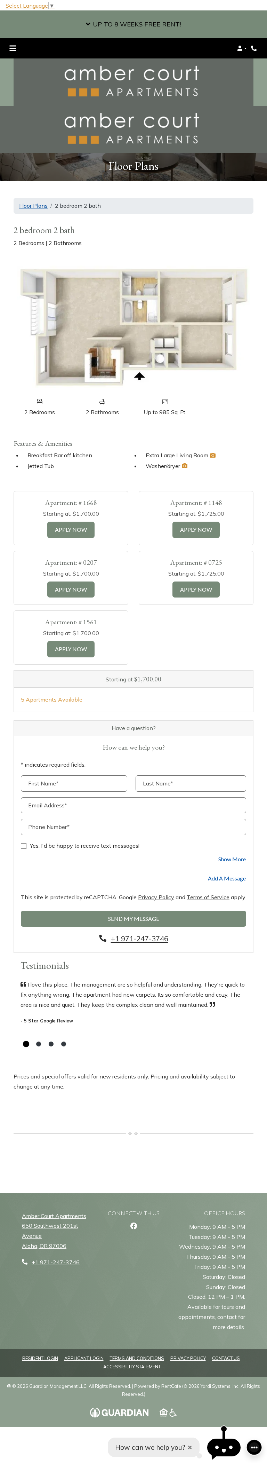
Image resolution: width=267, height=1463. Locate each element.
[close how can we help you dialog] (190, 1447)
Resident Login (40, 1358)
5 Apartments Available (51, 699)
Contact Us (226, 1358)
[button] (133, 24)
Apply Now (75, 529)
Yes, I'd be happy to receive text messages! (84, 845)
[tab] (26, 1044)
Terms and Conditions (137, 1358)
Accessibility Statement (132, 1366)
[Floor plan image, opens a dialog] (133, 326)
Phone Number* (49, 826)
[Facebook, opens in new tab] (133, 1226)
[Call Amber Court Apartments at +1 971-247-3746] (254, 48)
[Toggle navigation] (13, 48)
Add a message (227, 878)
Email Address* (47, 805)
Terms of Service (208, 897)
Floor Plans (33, 205)
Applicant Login (84, 1358)
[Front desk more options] (254, 1447)
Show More (232, 858)
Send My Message (133, 918)
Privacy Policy (156, 897)
